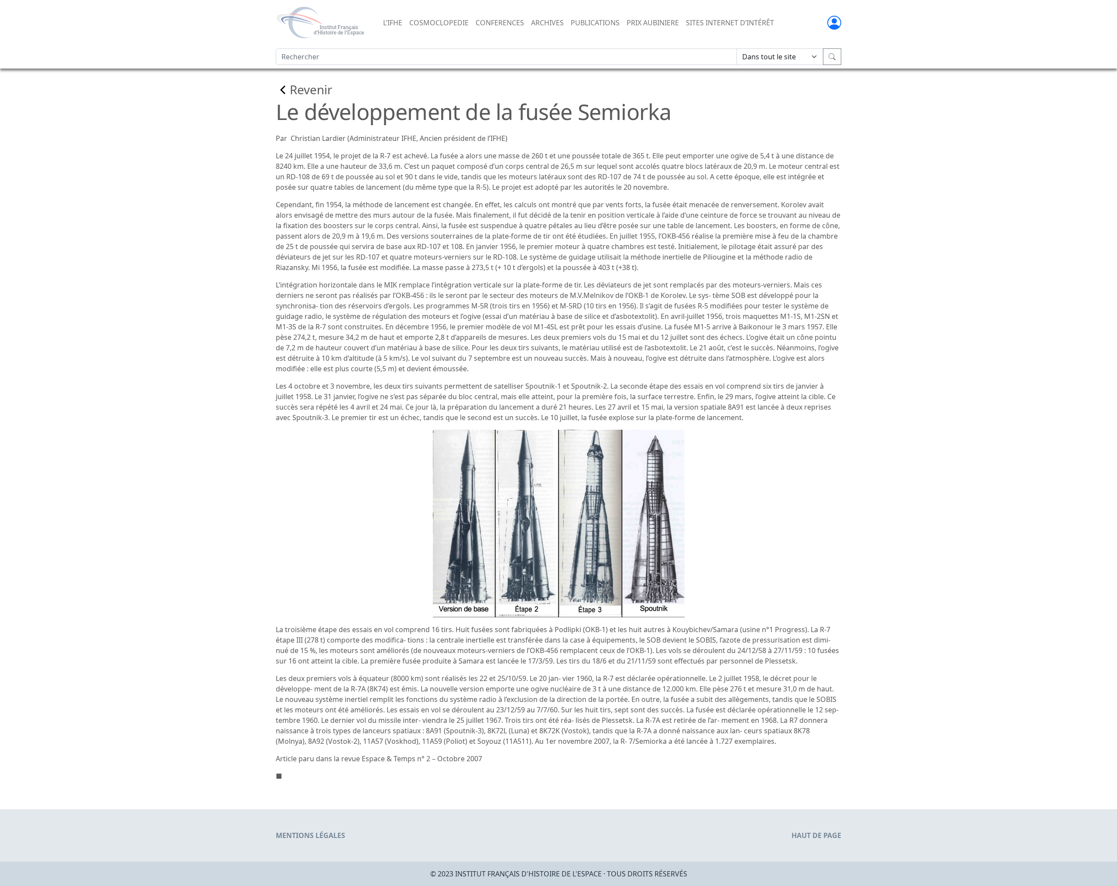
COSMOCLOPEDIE (439, 22)
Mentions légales (310, 835)
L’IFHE (392, 22)
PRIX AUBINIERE (653, 22)
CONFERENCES (500, 22)
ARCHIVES (547, 22)
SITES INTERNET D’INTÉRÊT (730, 22)
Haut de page (816, 835)
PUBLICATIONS (595, 22)
